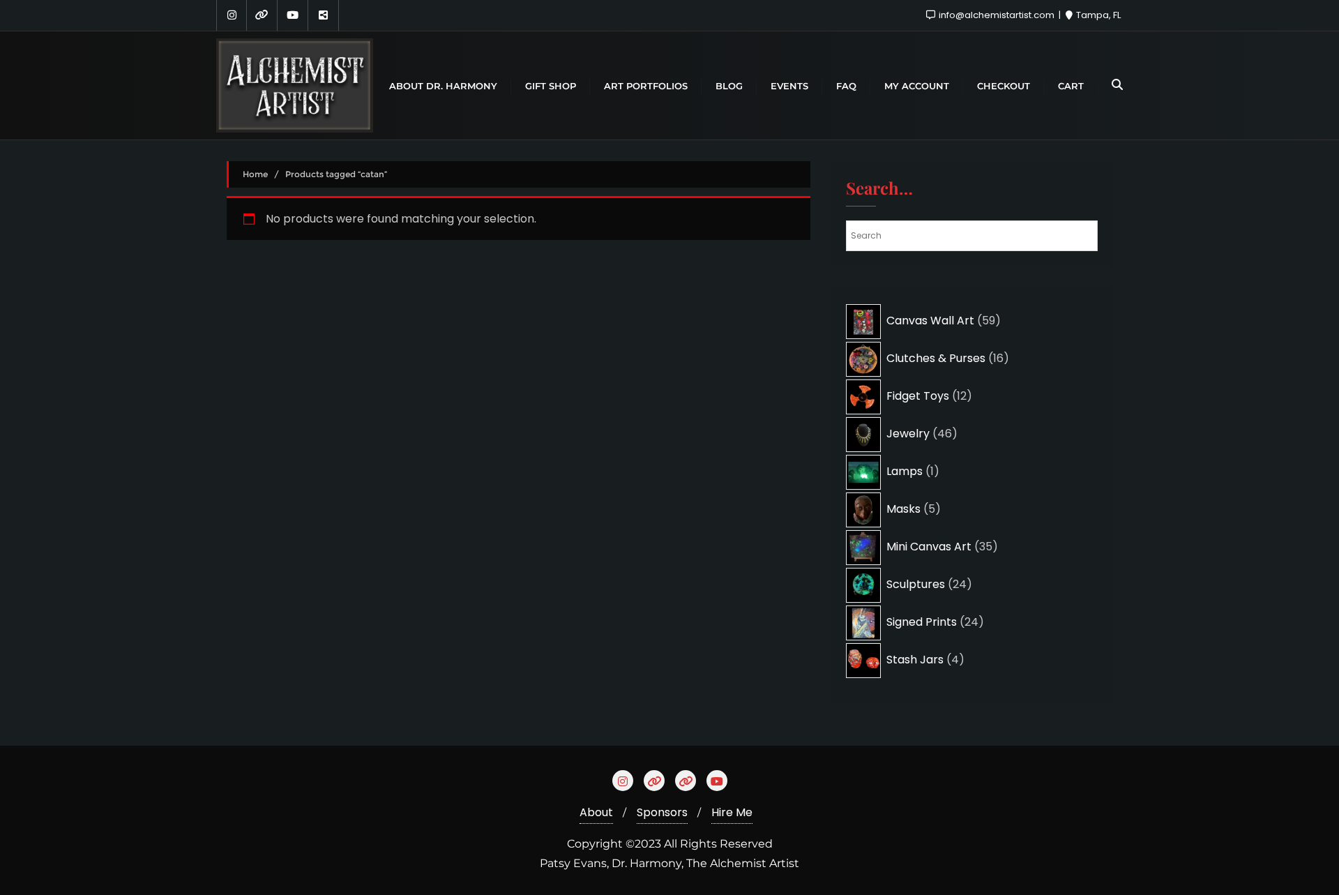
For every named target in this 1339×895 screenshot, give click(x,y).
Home (255, 174)
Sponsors (662, 812)
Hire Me (731, 812)
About (596, 812)
